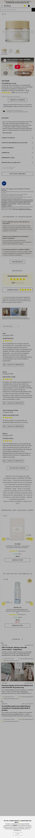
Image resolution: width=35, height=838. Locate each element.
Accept (17, 834)
